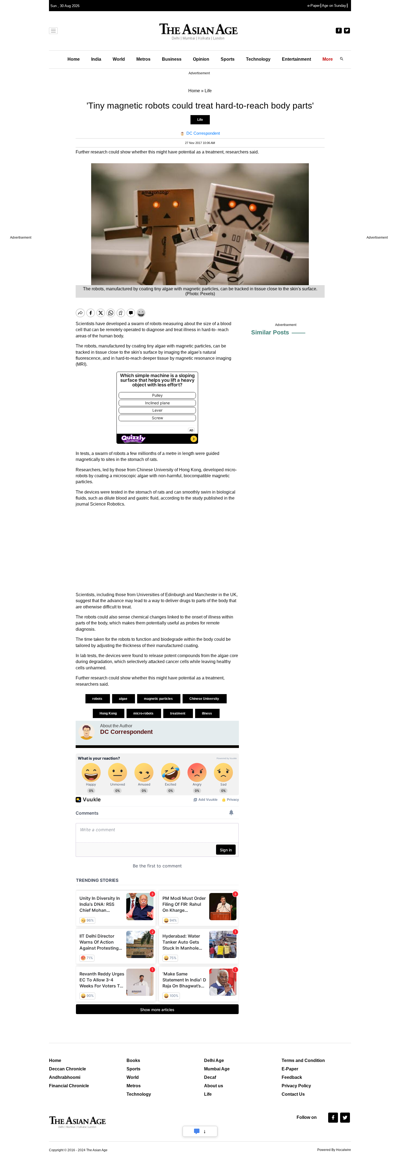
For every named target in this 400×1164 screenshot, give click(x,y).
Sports (228, 59)
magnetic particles (159, 699)
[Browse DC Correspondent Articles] (86, 731)
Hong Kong (109, 713)
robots (97, 699)
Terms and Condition (303, 1060)
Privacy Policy (296, 1085)
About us (213, 1085)
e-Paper (313, 6)
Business (171, 59)
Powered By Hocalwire (334, 1150)
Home (73, 59)
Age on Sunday (334, 6)
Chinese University (204, 699)
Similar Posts (270, 332)
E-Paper (290, 1069)
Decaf (210, 1077)
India (96, 59)
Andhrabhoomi (64, 1077)
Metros (143, 59)
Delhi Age (214, 1060)
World (119, 59)
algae (123, 699)
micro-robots (143, 713)
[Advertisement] (157, 550)
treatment (178, 713)
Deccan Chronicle (67, 1069)
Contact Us (293, 1094)
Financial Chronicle (69, 1085)
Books (133, 1060)
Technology (258, 59)
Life (200, 120)
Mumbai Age (217, 1069)
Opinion (201, 59)
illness (207, 713)
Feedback (292, 1077)
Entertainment (296, 59)
